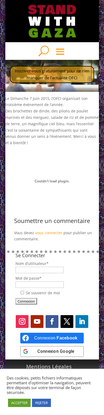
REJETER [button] (41, 402)
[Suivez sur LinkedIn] (81, 321)
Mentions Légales (49, 366)
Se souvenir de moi (43, 292)
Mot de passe (28, 278)
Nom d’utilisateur (32, 263)
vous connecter (48, 232)
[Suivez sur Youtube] (37, 321)
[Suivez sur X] (67, 321)
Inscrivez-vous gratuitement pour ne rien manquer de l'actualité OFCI (52, 74)
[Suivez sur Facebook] (52, 321)
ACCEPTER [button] (19, 402)
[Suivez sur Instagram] (22, 321)
